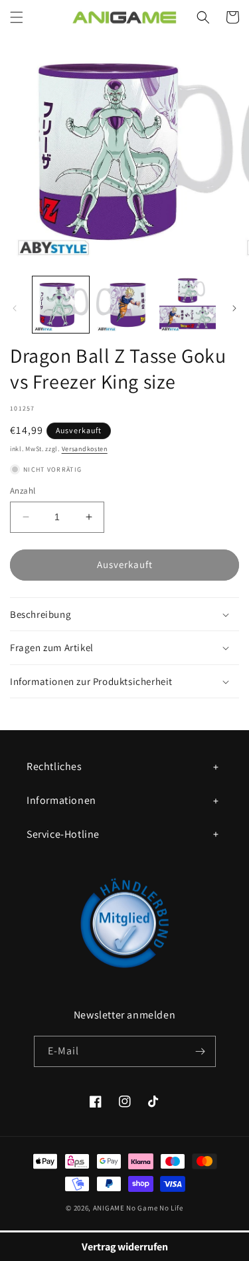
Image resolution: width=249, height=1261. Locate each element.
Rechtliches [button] (54, 766)
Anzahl (22, 490)
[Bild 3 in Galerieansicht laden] (187, 304)
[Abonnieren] (200, 1051)
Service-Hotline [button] (63, 834)
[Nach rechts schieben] (234, 308)
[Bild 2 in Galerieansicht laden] (124, 304)
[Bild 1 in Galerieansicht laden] (61, 304)
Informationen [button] (61, 800)
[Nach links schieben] (14, 308)
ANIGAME (109, 1207)
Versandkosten (85, 448)
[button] (16, 17)
